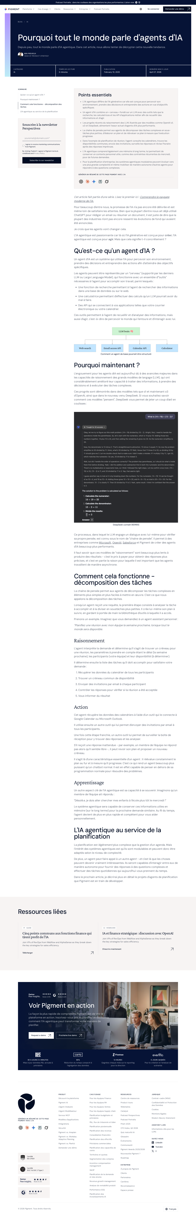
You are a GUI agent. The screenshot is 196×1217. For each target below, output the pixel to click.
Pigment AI (63, 1102)
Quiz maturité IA (128, 1132)
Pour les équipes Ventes (100, 1107)
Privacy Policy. (39, 153)
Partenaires (126, 1177)
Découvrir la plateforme (69, 1098)
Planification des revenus (100, 1131)
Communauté (126, 1145)
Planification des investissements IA (98, 1195)
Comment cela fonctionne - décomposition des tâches (41, 105)
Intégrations (64, 1124)
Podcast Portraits (128, 1119)
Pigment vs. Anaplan (67, 1132)
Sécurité (62, 1128)
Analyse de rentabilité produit (103, 1185)
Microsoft (105, 542)
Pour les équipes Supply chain (103, 1111)
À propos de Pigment (130, 1169)
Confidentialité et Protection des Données (164, 1103)
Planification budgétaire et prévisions (101, 1116)
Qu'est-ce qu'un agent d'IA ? (32, 95)
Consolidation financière (100, 1135)
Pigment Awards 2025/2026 (133, 1149)
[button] (29, 9)
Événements (126, 1141)
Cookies (155, 1109)
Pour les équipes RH (98, 1102)
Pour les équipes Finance (100, 1098)
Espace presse (127, 1190)
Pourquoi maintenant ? (30, 99)
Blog (20, 22)
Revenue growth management (103, 1181)
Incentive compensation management (100, 1164)
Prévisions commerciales (100, 1143)
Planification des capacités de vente (103, 1149)
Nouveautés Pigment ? (130, 1153)
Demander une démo (68, 1148)
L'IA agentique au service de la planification (39, 111)
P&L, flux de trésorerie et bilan (103, 1122)
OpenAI (116, 542)
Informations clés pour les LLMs (163, 1130)
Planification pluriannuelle (101, 1126)
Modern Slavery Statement (163, 1118)
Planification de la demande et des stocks (102, 1175)
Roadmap (125, 1158)
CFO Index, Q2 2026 (129, 1128)
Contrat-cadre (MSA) (161, 1098)
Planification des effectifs (101, 1139)
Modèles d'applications (69, 1119)
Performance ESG (97, 1190)
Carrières (125, 1181)
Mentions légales (159, 1114)
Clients (124, 1173)
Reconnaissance (128, 1186)
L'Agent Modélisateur (68, 1111)
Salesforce (129, 542)
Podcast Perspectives (130, 1115)
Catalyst (124, 1111)
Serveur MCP (64, 1115)
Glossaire (125, 1136)
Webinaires (125, 1107)
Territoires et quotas (98, 1154)
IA (27, 22)
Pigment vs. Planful (67, 1143)
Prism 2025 (125, 1124)
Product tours (127, 1102)
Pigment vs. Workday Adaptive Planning (68, 1137)
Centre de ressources (130, 1098)
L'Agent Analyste (66, 1107)
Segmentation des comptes (102, 1159)
